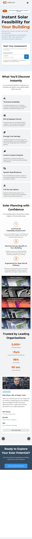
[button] (27, 2)
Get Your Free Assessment (16, 466)
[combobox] (13, 56)
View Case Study (16, 430)
